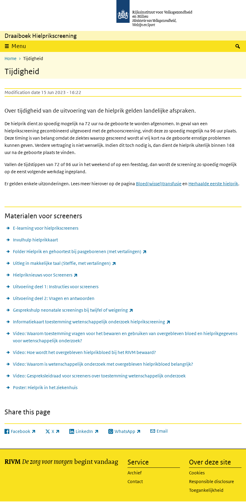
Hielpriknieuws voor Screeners (45, 275)
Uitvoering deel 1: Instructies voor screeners (55, 286)
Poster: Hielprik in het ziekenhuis (45, 387)
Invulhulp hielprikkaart (35, 240)
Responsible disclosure (211, 481)
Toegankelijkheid (206, 490)
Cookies (197, 473)
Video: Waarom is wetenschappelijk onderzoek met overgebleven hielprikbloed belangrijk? (103, 364)
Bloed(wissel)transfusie (159, 183)
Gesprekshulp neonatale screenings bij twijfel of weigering (73, 310)
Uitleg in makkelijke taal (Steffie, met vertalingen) (64, 263)
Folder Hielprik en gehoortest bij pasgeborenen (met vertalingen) (80, 251)
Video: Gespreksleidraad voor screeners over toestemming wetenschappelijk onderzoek (99, 376)
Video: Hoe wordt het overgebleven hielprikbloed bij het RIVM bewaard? (84, 352)
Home (10, 58)
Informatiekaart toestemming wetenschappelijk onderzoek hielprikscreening (91, 322)
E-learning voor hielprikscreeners (45, 228)
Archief (135, 473)
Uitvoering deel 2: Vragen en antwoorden (53, 298)
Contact (135, 481)
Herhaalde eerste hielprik (213, 183)
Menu (18, 46)
